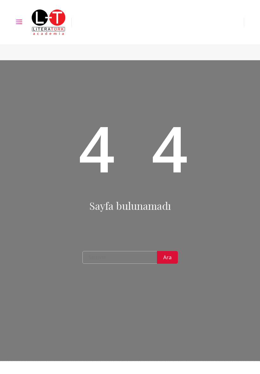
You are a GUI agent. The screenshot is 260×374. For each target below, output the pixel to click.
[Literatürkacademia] (48, 22)
